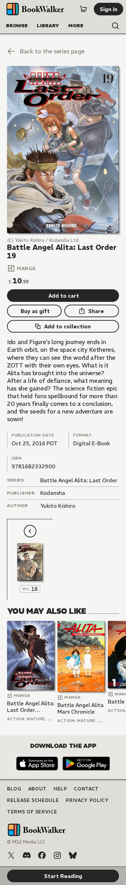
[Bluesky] (73, 855)
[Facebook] (42, 855)
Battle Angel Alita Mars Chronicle (80, 708)
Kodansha (52, 493)
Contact (86, 789)
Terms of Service (32, 812)
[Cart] (83, 9)
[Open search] (115, 26)
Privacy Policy (87, 800)
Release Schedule (33, 800)
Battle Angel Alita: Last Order (78, 480)
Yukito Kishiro (57, 506)
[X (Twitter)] (11, 855)
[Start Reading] (63, 149)
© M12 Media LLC (26, 842)
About (37, 789)
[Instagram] (57, 855)
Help (60, 789)
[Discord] (26, 855)
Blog (14, 789)
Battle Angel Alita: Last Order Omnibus (31, 707)
